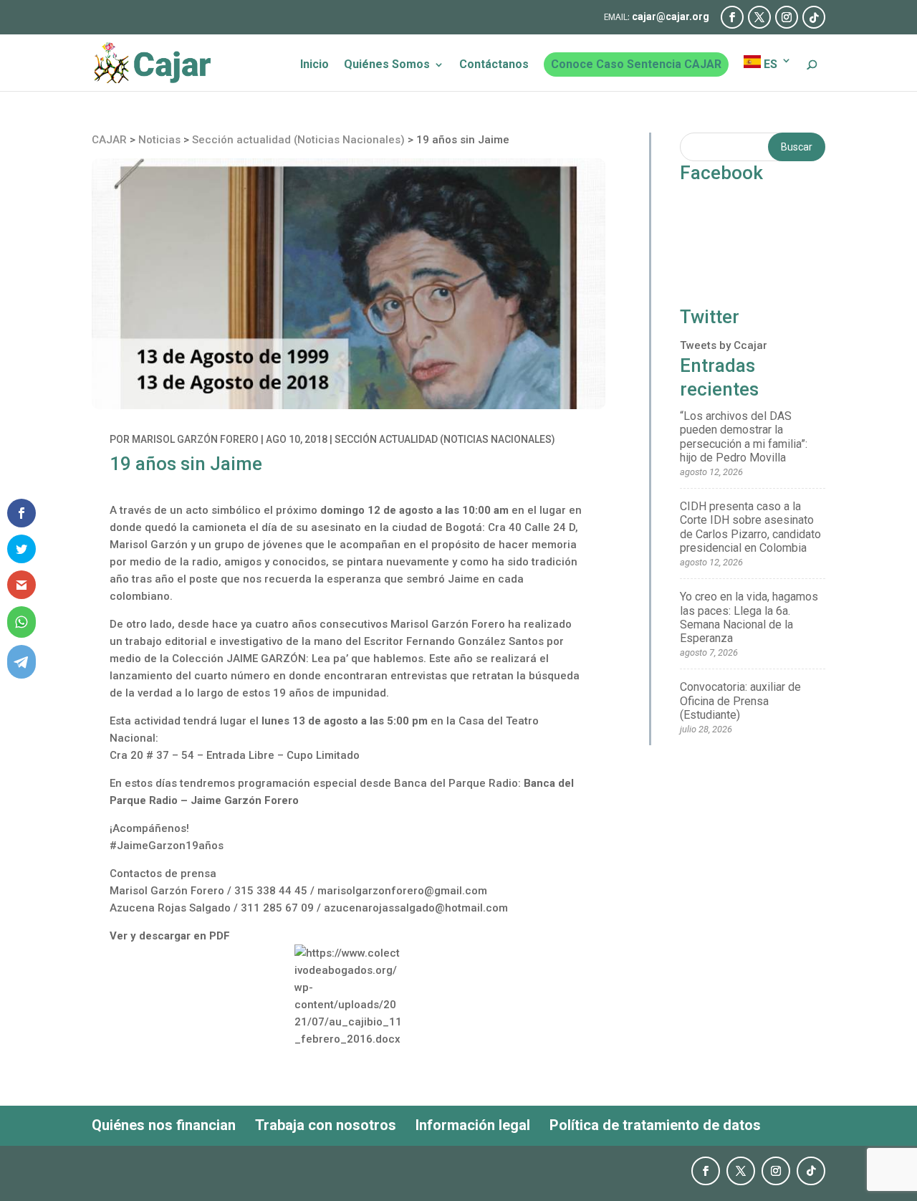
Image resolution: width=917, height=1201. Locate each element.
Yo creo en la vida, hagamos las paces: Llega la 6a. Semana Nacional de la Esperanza (749, 617)
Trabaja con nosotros (325, 1125)
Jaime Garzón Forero (245, 800)
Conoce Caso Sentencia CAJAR (636, 64)
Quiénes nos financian (164, 1125)
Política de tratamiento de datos (655, 1125)
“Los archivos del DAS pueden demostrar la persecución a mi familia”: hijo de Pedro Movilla (743, 436)
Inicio (314, 65)
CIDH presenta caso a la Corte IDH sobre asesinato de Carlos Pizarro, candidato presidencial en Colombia (750, 527)
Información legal (473, 1125)
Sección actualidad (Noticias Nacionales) (445, 439)
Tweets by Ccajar (723, 345)
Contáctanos (494, 65)
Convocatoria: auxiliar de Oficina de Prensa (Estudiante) (740, 700)
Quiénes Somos (387, 65)
